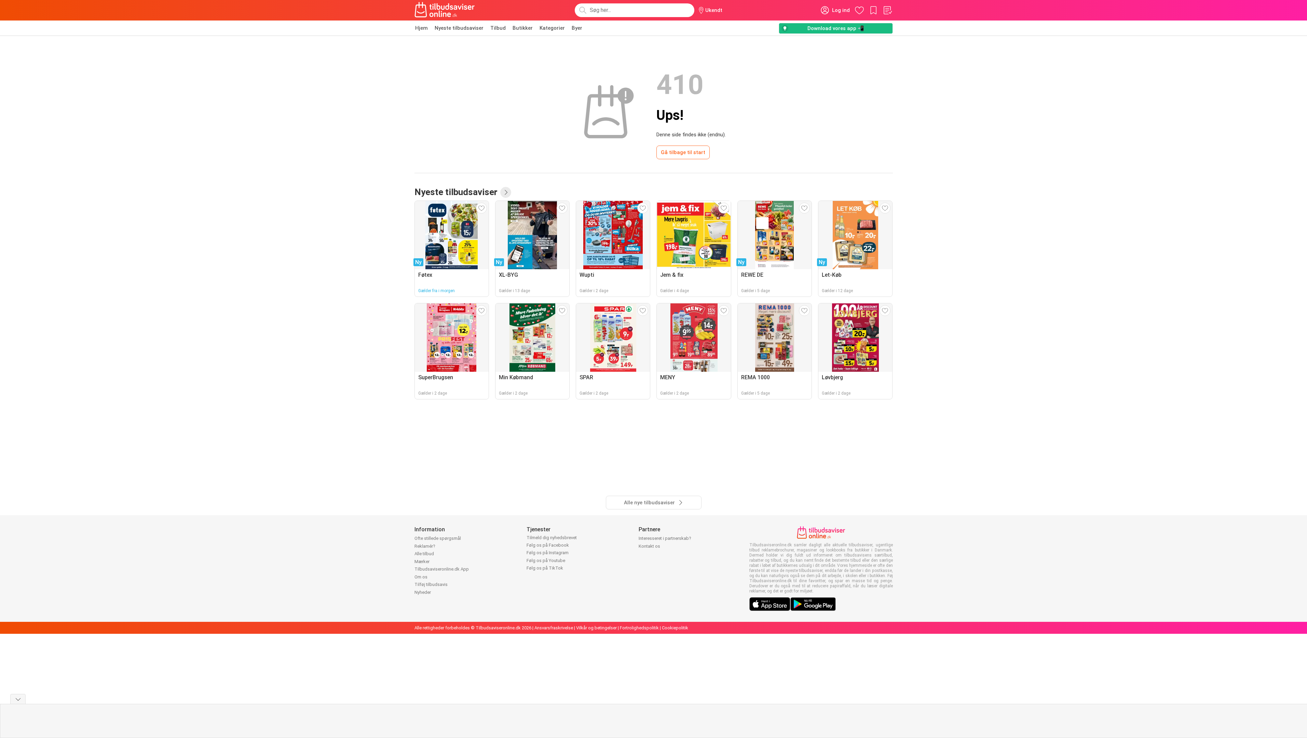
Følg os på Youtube (546, 560)
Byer (577, 28)
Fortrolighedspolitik (639, 627)
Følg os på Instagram (548, 552)
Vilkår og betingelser (596, 627)
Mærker (422, 561)
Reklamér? (424, 546)
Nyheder (422, 592)
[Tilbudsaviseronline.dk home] (444, 10)
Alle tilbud (424, 553)
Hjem (421, 28)
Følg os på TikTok (545, 568)
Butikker (523, 28)
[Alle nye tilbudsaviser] (505, 192)
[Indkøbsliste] (887, 10)
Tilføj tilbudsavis (431, 584)
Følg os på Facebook (548, 545)
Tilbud (498, 28)
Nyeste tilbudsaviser (459, 28)
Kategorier (552, 28)
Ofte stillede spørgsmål (437, 538)
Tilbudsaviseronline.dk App (441, 569)
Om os (420, 576)
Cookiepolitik (675, 627)
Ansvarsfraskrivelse (553, 627)
